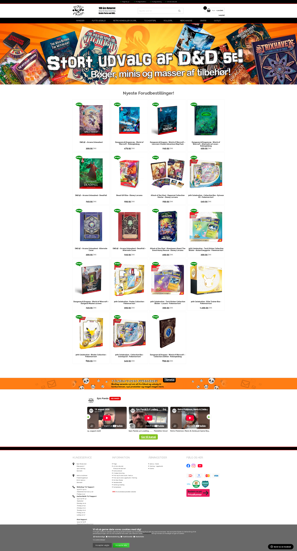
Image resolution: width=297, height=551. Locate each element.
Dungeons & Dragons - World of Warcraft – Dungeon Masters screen (91, 302)
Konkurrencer (117, 471)
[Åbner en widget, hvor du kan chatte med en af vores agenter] (281, 547)
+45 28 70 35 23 (81, 489)
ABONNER (115, 399)
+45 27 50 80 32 (81, 498)
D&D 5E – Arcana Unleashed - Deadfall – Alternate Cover (129, 249)
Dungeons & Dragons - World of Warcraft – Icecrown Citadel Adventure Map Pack (167, 143)
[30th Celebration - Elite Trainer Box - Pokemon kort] (206, 279)
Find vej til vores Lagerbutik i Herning (125, 478)
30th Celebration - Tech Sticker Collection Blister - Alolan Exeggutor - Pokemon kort (206, 249)
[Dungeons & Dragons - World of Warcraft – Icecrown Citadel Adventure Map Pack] (167, 120)
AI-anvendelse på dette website (124, 492)
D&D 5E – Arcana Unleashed (91, 142)
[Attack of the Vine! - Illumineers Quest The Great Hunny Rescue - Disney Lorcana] (167, 226)
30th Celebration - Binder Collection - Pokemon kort (91, 356)
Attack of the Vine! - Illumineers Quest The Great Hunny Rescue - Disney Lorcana (167, 249)
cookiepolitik (147, 533)
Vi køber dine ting (118, 473)
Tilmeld (169, 379)
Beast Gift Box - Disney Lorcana (129, 195)
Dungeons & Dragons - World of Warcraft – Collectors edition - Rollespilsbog (167, 356)
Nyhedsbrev (117, 487)
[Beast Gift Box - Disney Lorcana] (129, 173)
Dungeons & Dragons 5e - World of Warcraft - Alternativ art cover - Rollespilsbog (206, 144)
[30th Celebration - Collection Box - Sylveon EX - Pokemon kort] (206, 173)
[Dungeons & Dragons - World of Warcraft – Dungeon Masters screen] (91, 279)
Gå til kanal (148, 437)
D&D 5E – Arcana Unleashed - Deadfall (91, 195)
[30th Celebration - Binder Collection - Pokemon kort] (91, 333)
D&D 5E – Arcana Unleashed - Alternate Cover (91, 249)
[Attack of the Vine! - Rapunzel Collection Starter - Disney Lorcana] (168, 173)
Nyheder (80, 21)
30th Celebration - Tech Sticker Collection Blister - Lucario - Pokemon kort (167, 302)
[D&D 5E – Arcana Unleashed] (91, 120)
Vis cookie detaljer (99, 540)
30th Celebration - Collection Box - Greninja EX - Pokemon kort (129, 356)
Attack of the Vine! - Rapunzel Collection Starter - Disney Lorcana (168, 196)
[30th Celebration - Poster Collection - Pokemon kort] (129, 279)
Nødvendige (100, 537)
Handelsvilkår (117, 482)
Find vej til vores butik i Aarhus (123, 475)
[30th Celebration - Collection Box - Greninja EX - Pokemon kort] (129, 333)
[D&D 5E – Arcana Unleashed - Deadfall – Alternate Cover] (129, 226)
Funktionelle (127, 537)
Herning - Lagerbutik (156, 466)
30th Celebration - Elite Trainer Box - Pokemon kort (206, 302)
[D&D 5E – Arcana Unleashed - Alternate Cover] (91, 226)
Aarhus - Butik (154, 464)
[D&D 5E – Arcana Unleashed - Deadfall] (91, 173)
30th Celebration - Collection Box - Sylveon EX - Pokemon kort (206, 196)
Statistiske (140, 537)
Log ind (221, 15)
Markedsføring (114, 537)
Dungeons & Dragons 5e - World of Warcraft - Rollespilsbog (129, 143)
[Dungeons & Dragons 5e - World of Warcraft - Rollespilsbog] (129, 120)
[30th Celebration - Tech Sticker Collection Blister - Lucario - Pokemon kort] (167, 279)
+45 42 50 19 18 (81, 522)
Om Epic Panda (118, 480)
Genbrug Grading (118, 485)
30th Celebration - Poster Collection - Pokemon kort (129, 302)
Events (152, 468)
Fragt (115, 464)
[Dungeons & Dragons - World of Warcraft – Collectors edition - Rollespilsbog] (167, 333)
